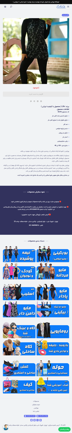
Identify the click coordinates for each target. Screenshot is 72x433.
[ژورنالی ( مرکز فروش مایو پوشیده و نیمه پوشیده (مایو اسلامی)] (61, 6)
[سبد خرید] (5, 7)
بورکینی (36, 408)
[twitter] (37, 101)
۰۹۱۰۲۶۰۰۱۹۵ (43, 416)
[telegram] (34, 101)
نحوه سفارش (36, 404)
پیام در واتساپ (64, 429)
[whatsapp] (31, 101)
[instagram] (37, 420)
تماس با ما (36, 411)
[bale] (40, 420)
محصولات (36, 401)
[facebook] (41, 101)
